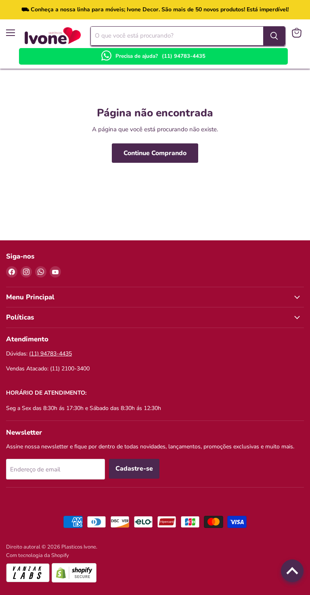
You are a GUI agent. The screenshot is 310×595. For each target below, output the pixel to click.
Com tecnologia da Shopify (37, 555)
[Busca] (274, 36)
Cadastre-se (134, 468)
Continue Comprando (155, 153)
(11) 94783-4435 (183, 56)
